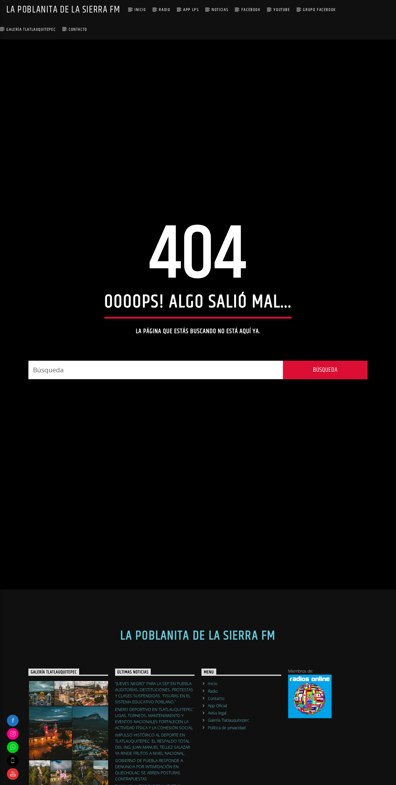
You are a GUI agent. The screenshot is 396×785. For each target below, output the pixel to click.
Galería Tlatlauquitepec (31, 29)
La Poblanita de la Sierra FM (63, 9)
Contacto (78, 29)
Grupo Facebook (319, 9)
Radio (164, 9)
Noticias (220, 9)
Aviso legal (217, 747)
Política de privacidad (227, 762)
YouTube (281, 9)
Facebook (251, 9)
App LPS (191, 9)
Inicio (140, 9)
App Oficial (217, 740)
